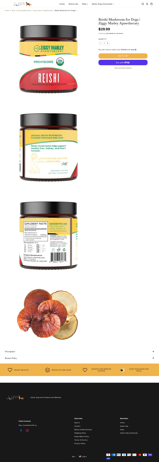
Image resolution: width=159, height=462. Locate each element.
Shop (84, 4)
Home (62, 4)
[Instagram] (27, 430)
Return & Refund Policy (83, 429)
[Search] (143, 4)
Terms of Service (81, 440)
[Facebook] (21, 430)
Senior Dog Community (102, 4)
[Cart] (151, 4)
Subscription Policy (81, 436)
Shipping (101, 33)
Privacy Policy (79, 443)
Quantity (102, 39)
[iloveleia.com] (19, 4)
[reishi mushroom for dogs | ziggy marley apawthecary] (48, 56)
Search (77, 423)
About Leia (73, 4)
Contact (77, 426)
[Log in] (147, 4)
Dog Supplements (24, 10)
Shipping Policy (80, 433)
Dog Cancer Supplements (43, 10)
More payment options (123, 68)
